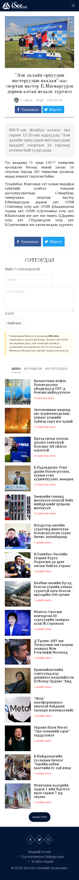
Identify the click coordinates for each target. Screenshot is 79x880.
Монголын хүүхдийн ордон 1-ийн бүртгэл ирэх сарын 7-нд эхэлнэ (51, 791)
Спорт (40, 100)
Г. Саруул (26, 100)
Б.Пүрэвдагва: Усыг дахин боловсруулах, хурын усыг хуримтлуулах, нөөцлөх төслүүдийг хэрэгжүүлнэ (53, 473)
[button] (73, 5)
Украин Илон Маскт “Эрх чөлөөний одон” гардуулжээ (52, 731)
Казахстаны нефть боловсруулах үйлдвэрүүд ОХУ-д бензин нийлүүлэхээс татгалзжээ (52, 387)
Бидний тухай (39, 852)
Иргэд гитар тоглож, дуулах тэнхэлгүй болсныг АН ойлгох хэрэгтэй (51, 444)
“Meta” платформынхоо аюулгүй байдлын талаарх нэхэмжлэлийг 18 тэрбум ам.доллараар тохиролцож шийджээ (54, 704)
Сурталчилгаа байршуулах (42, 857)
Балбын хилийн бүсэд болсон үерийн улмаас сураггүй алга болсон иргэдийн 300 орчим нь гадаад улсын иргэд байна (53, 589)
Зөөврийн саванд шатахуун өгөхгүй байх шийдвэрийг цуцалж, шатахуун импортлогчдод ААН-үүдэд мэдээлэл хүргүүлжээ (53, 502)
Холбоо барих (42, 861)
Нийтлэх (14, 323)
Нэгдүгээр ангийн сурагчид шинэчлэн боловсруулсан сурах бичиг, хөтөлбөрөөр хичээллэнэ (52, 531)
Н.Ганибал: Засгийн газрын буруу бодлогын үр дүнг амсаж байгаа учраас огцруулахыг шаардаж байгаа (53, 560)
